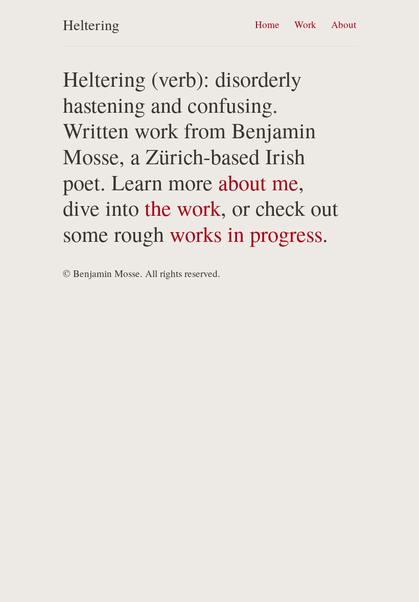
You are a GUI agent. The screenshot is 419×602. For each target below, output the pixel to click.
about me (258, 181)
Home (267, 24)
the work (183, 207)
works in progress (246, 233)
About (343, 24)
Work (305, 24)
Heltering (91, 24)
